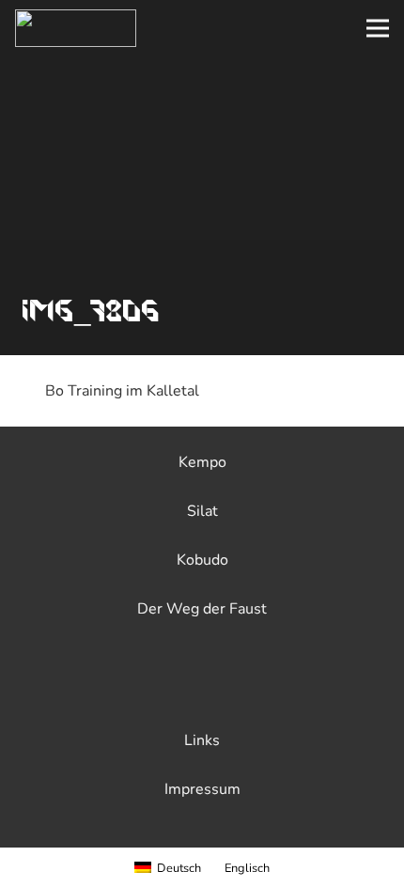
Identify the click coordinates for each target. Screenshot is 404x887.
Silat (202, 511)
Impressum (202, 789)
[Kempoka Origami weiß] (75, 28)
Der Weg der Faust (202, 609)
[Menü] (377, 28)
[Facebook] (159, 686)
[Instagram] (202, 686)
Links (202, 740)
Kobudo (202, 560)
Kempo (202, 462)
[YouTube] (245, 686)
